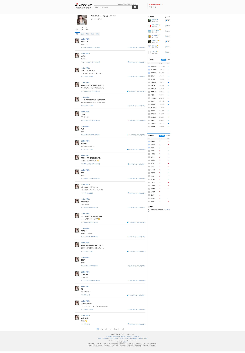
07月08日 (83, 324)
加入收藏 (120, 4)
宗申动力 (153, 201)
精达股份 (153, 198)
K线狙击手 (155, 40)
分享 (137, 47)
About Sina (105, 338)
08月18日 (83, 105)
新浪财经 (125, 4)
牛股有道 (154, 51)
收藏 (82, 34)
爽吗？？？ (84, 41)
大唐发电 (153, 176)
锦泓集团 (153, 166)
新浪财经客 (153, 66)
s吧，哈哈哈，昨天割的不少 (89, 187)
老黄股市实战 (155, 30)
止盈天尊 (153, 126)
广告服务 (111, 338)
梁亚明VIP (153, 114)
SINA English (133, 338)
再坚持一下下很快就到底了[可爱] (91, 158)
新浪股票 (130, 4)
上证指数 (91, 76)
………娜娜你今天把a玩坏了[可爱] (91, 216)
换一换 (168, 17)
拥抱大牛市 (155, 19)
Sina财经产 (153, 104)
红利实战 (153, 79)
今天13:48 (83, 47)
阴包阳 (83, 260)
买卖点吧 (153, 85)
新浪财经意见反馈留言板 (133, 336)
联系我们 (116, 338)
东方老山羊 (153, 92)
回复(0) (143, 47)
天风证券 (153, 160)
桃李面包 (153, 173)
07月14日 (83, 193)
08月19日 (83, 91)
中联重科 (153, 154)
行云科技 (153, 169)
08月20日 (83, 76)
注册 (154, 7)
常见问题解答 (109, 336)
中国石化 (153, 185)
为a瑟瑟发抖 (85, 201)
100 (116, 329)
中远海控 (153, 188)
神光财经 (153, 76)
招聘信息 (122, 338)
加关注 (167, 20)
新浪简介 (100, 338)
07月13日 (83, 222)
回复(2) (143, 91)
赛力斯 (152, 163)
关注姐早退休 (95, 16)
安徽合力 (153, 151)
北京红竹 (154, 46)
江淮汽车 (153, 157)
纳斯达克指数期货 (93, 207)
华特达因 (153, 182)
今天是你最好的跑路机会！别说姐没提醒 (93, 100)
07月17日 (83, 135)
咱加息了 (84, 231)
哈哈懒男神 (153, 98)
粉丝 (92, 34)
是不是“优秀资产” (86, 303)
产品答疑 (145, 338)
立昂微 (152, 147)
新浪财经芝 (153, 107)
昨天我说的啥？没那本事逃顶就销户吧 (92, 85)
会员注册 (140, 338)
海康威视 (153, 141)
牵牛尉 (152, 95)
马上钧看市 (155, 35)
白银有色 (153, 144)
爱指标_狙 (153, 88)
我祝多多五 (153, 73)
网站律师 (127, 338)
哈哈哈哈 (84, 143)
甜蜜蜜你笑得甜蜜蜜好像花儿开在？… (92, 245)
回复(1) (143, 237)
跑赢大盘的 (153, 82)
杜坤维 (152, 101)
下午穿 (83, 114)
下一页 (121, 329)
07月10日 (83, 266)
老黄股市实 (153, 123)
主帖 (77, 34)
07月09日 (83, 295)
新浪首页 (135, 4)
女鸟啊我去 (84, 274)
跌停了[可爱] (85, 318)
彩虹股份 (153, 192)
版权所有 (125, 342)
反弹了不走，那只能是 (88, 70)
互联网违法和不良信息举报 (120, 336)
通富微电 (153, 195)
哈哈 (82, 129)
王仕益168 (153, 117)
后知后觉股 (153, 69)
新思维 (152, 120)
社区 (97, 34)
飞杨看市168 (155, 25)
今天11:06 (83, 62)
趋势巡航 (153, 110)
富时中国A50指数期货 (94, 47)
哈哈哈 (83, 56)
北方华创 (153, 179)
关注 (87, 34)
